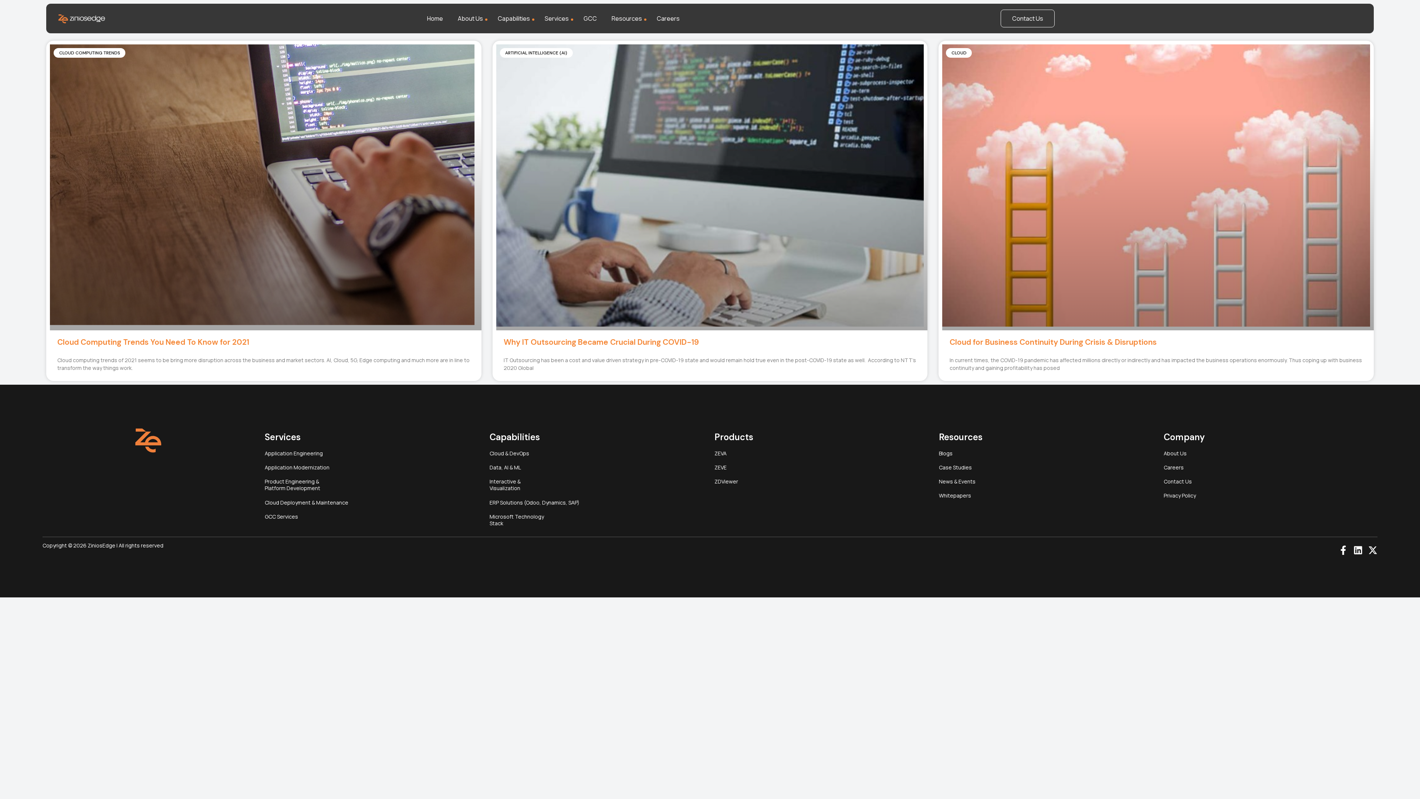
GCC (590, 18)
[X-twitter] (1372, 550)
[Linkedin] (1358, 550)
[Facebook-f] (1343, 550)
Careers (668, 18)
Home (435, 18)
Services (557, 18)
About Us (470, 18)
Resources (627, 18)
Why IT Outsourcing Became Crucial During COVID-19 (601, 342)
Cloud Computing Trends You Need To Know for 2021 (153, 342)
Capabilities (514, 18)
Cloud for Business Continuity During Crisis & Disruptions (1053, 342)
